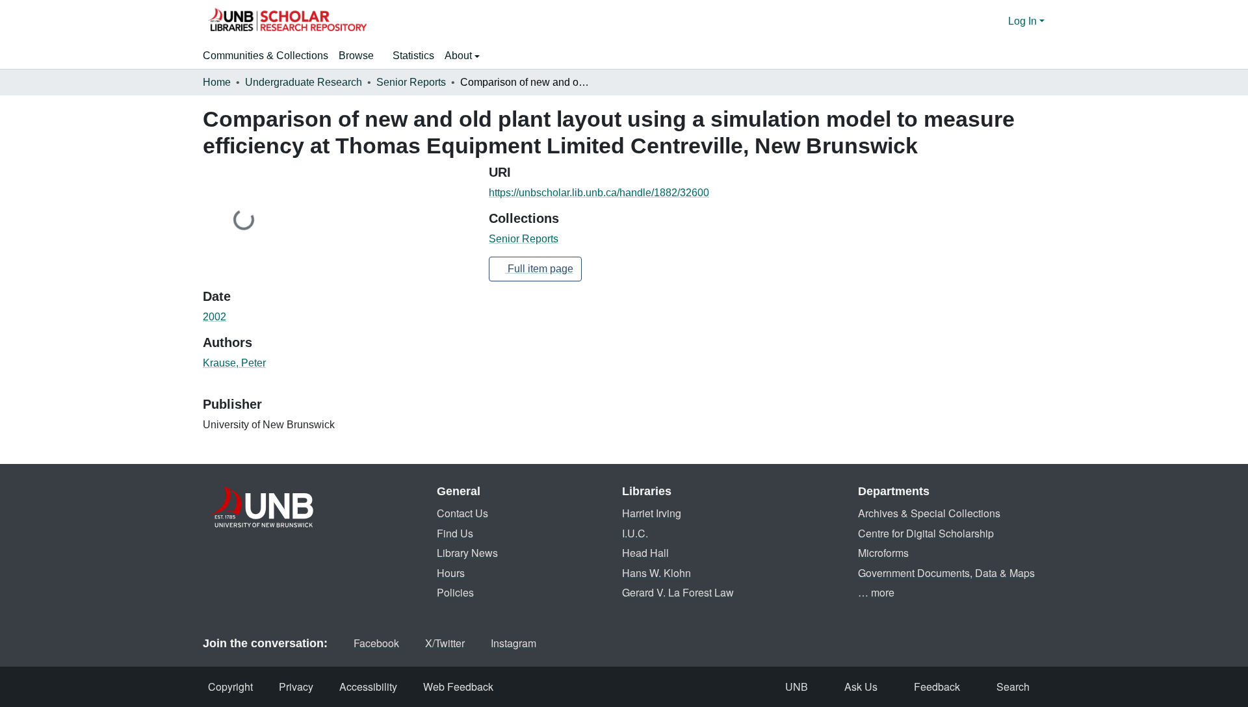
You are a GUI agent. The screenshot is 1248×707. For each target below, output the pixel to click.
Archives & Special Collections (929, 513)
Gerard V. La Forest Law (678, 592)
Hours (451, 572)
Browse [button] (356, 55)
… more (876, 592)
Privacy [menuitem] (296, 686)
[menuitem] (360, 56)
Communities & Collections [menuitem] (265, 55)
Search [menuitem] (1013, 686)
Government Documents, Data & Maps (946, 572)
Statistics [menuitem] (413, 55)
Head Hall (645, 552)
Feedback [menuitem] (937, 686)
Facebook (376, 643)
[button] (287, 21)
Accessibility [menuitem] (368, 686)
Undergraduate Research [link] (303, 82)
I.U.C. (635, 533)
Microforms (883, 552)
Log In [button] (1023, 21)
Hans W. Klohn (656, 572)
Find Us (455, 533)
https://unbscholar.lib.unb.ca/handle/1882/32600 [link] (599, 192)
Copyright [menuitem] (230, 686)
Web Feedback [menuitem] (458, 686)
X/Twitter (445, 643)
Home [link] (217, 82)
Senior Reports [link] (411, 82)
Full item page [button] (539, 268)
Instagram (513, 643)
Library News (467, 552)
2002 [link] (214, 316)
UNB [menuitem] (796, 686)
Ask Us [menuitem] (861, 686)
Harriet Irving (651, 513)
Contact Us (462, 513)
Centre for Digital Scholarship (926, 533)
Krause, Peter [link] (234, 362)
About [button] (459, 55)
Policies (455, 592)
